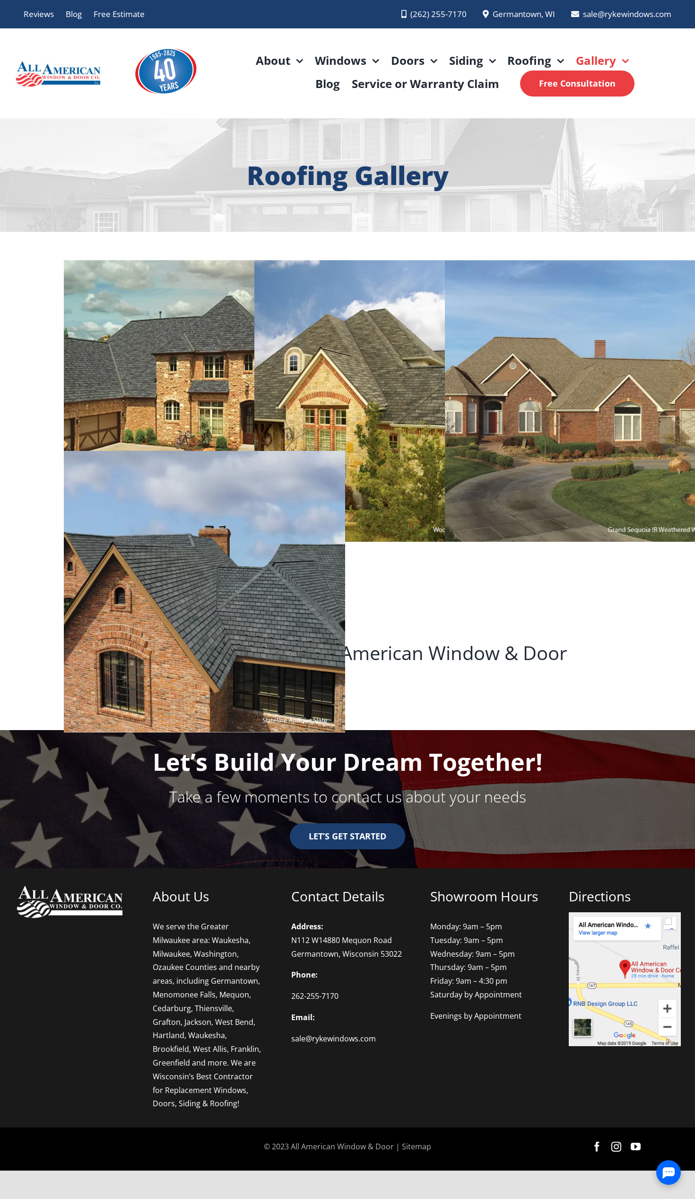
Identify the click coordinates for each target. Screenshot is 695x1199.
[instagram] (616, 1147)
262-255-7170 (315, 996)
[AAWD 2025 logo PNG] (165, 41)
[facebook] (597, 1147)
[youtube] (636, 1147)
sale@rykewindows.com (333, 1038)
